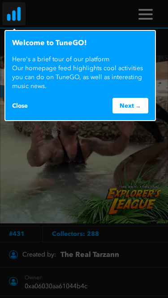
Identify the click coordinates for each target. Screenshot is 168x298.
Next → (130, 105)
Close (20, 105)
